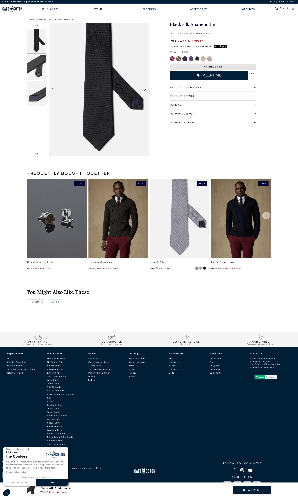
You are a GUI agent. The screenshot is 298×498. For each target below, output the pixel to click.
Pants (131, 366)
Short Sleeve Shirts (56, 376)
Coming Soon (213, 66)
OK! (52, 482)
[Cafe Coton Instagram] (242, 470)
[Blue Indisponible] (191, 58)
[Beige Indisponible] (203, 58)
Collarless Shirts (55, 441)
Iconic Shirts (94, 359)
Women (55, 302)
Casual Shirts (54, 423)
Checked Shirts (54, 369)
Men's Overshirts (137, 359)
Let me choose (19, 482)
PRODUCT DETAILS (182, 95)
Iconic (50, 401)
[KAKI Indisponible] (178, 58)
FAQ (9, 359)
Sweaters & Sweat (137, 362)
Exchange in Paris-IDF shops (21, 369)
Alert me (211, 75)
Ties (49, 20)
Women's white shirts (98, 362)
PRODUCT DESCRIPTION (185, 87)
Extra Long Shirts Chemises (61, 394)
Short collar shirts (56, 444)
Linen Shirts (53, 373)
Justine (91, 380)
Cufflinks (173, 369)
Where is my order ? (16, 366)
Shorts (132, 376)
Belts (171, 373)
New (49, 398)
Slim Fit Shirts (54, 387)
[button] (36, 25)
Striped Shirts (54, 366)
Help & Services (15, 353)
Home (31, 20)
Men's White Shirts (56, 359)
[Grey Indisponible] (209, 58)
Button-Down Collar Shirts (60, 437)
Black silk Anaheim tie (63, 20)
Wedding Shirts (54, 430)
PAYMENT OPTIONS (182, 122)
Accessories (41, 20)
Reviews (175, 104)
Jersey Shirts (53, 412)
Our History (215, 359)
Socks (172, 366)
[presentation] (3, 2)
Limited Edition (54, 405)
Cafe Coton (12, 9)
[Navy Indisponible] (184, 58)
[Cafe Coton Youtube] (250, 470)
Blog (212, 362)
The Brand (216, 353)
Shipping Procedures (17, 362)
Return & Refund (15, 373)
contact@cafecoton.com (262, 367)
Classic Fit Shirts (55, 391)
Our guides (215, 366)
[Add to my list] (252, 74)
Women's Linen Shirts (98, 373)
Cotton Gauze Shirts (57, 416)
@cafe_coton (242, 477)
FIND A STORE (288, 2)
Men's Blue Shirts (55, 362)
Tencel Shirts (53, 409)
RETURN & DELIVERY (183, 113)
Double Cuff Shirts (56, 434)
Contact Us (256, 353)
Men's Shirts (36, 302)
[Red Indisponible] (172, 58)
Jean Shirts (52, 380)
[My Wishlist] (281, 9)
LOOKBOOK (215, 373)
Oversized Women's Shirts (101, 369)
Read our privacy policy (16, 472)
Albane (91, 376)
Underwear (174, 362)
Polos (131, 369)
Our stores (215, 369)
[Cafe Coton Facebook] (234, 470)
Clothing (134, 353)
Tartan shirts (53, 384)
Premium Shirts (54, 426)
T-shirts (132, 373)
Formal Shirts (53, 419)
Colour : (175, 52)
